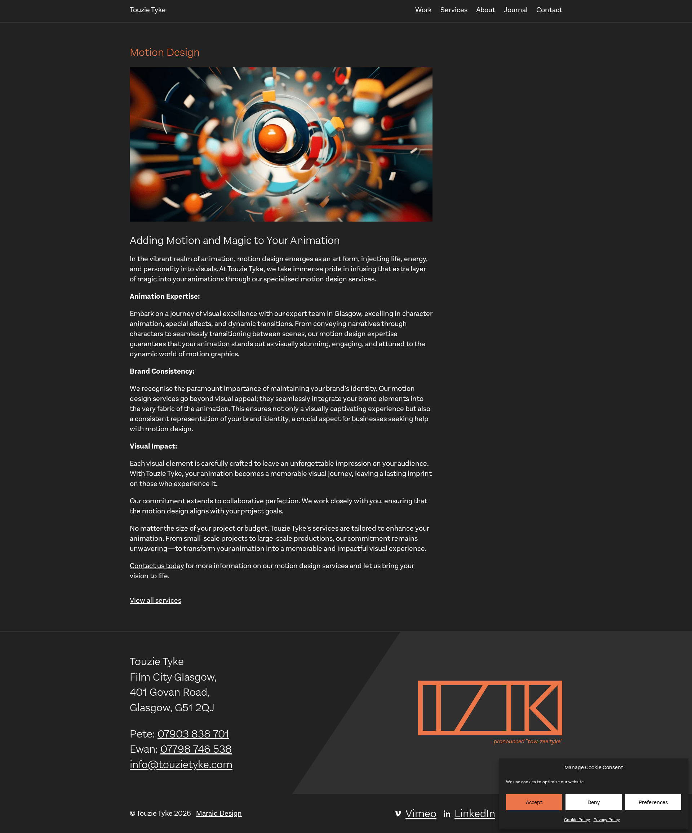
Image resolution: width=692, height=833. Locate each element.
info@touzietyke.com (181, 764)
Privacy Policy (607, 820)
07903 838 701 (193, 734)
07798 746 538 (196, 749)
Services (453, 10)
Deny (593, 802)
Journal (516, 10)
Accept (534, 802)
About (485, 10)
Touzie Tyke (148, 10)
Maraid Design (219, 813)
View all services (155, 600)
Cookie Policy (577, 820)
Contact (549, 10)
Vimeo (420, 813)
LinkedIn (474, 813)
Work (423, 10)
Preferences (653, 802)
